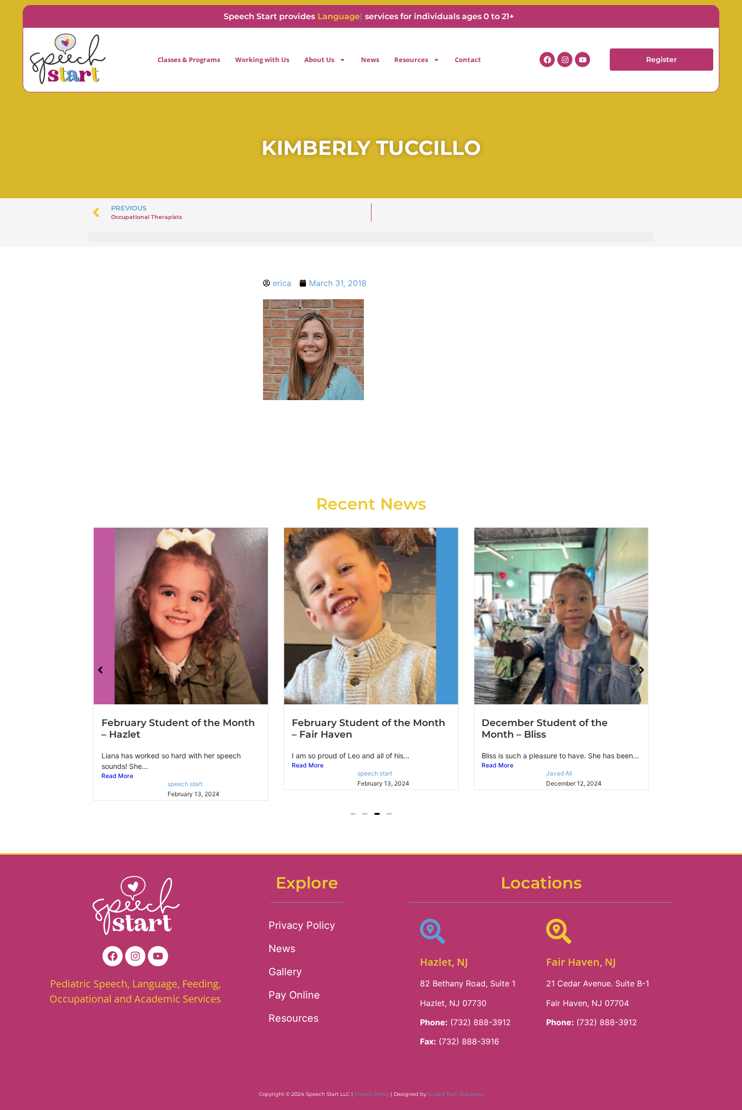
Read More (117, 776)
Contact (468, 59)
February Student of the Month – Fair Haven (368, 728)
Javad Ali (559, 773)
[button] (353, 814)
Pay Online (294, 995)
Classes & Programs (188, 59)
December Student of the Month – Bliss (545, 728)
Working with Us (262, 59)
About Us (319, 59)
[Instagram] (564, 59)
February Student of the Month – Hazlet (178, 728)
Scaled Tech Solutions (456, 1094)
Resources (411, 59)
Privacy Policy (302, 925)
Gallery (285, 972)
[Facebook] (547, 59)
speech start (185, 784)
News (370, 59)
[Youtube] (582, 59)
